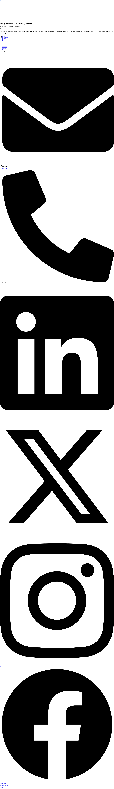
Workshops (4, 39)
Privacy (1, 787)
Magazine (4, 40)
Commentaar (4, 38)
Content (3, 36)
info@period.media (3, 168)
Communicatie (5, 37)
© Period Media (3, 783)
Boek (3, 41)
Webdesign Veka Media (4, 785)
